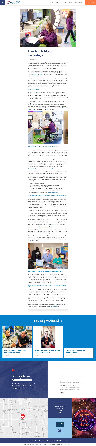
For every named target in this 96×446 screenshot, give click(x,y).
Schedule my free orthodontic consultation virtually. (70, 389)
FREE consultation (54, 306)
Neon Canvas (70, 444)
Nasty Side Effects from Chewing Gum (75, 351)
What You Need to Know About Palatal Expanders (47, 351)
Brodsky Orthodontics (38, 74)
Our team (30, 176)
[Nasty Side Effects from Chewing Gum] (79, 338)
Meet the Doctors (44, 440)
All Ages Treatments (57, 440)
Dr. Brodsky (64, 107)
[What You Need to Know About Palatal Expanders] (48, 338)
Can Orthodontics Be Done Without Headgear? (15, 351)
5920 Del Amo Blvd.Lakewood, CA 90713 (60, 406)
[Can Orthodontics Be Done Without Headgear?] (17, 338)
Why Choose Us (32, 440)
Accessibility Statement (60, 444)
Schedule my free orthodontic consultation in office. (70, 387)
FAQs (66, 440)
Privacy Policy (44, 444)
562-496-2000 (60, 408)
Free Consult (90, 2)
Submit (62, 392)
